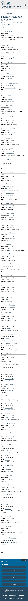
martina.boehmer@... (10, 217)
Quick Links (5, 561)
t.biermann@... (8, 198)
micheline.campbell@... (10, 307)
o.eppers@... (8, 520)
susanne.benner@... (10, 153)
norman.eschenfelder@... (11, 542)
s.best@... (7, 178)
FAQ (14, 577)
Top (25, 560)
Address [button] (3, 553)
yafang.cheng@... (9, 318)
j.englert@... (8, 509)
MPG (14, 566)
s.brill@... (7, 268)
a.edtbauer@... (8, 469)
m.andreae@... (8, 68)
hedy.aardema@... (9, 35)
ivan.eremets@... (9, 530)
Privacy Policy (12, 595)
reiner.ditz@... (8, 398)
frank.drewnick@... (9, 438)
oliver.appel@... (8, 78)
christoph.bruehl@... (10, 289)
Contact (14, 573)
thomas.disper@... (9, 390)
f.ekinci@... (7, 489)
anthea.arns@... (9, 99)
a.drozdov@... (8, 450)
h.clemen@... (8, 348)
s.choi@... (7, 338)
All (9, 24)
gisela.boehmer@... (9, 207)
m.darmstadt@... (9, 369)
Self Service (14, 584)
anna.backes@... (9, 109)
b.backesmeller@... (9, 122)
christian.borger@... (9, 227)
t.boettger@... (8, 258)
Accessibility (22, 595)
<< (8, 546)
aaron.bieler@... (8, 188)
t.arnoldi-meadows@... (10, 88)
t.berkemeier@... (9, 165)
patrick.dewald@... (9, 379)
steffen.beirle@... (9, 142)
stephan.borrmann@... (10, 238)
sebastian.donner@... (10, 417)
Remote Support (14, 580)
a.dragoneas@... (9, 427)
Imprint (5, 595)
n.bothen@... (8, 248)
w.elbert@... (7, 499)
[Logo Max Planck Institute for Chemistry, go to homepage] (11, 4)
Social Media (5, 564)
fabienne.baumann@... (10, 132)
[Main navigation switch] (25, 5)
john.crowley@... (9, 359)
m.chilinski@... (8, 328)
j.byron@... (7, 299)
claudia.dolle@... (9, 408)
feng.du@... (7, 460)
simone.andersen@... (10, 57)
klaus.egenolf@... (9, 479)
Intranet (14, 570)
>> (19, 546)
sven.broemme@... (9, 279)
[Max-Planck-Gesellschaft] (7, 590)
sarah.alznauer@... (9, 47)
